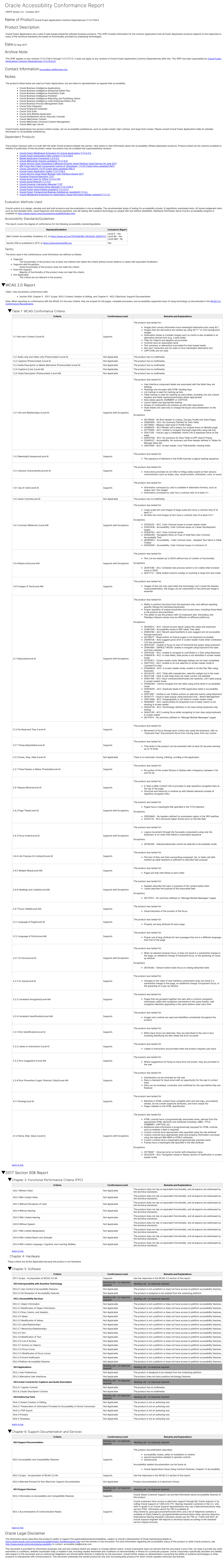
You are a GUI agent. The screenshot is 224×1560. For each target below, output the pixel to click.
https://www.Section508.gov (57, 243)
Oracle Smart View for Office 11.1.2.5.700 (40, 179)
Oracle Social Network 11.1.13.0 (35, 181)
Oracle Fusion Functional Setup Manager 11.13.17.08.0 (46, 186)
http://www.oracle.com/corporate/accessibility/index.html (46, 213)
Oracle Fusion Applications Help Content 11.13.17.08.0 (46, 155)
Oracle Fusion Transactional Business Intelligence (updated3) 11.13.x (54, 192)
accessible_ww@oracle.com (54, 69)
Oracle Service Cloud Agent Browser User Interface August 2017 (52, 174)
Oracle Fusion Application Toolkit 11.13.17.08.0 (42, 171)
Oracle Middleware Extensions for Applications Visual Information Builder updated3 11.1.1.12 (65, 194)
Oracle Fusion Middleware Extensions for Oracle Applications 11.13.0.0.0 (55, 153)
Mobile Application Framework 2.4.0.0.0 (39, 158)
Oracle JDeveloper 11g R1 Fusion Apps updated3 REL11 (47, 168)
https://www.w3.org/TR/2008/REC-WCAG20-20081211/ (78, 236)
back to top (17, 1165)
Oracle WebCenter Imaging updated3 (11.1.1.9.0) (44, 161)
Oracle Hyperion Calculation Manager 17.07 (41, 184)
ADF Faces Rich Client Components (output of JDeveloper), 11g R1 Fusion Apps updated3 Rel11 (67, 166)
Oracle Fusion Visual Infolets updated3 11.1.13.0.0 (44, 189)
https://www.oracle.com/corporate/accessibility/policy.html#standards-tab (42, 1541)
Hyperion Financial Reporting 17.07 (37, 176)
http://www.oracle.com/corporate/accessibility (28, 1544)
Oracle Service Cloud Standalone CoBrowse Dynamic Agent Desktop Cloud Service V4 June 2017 (68, 163)
